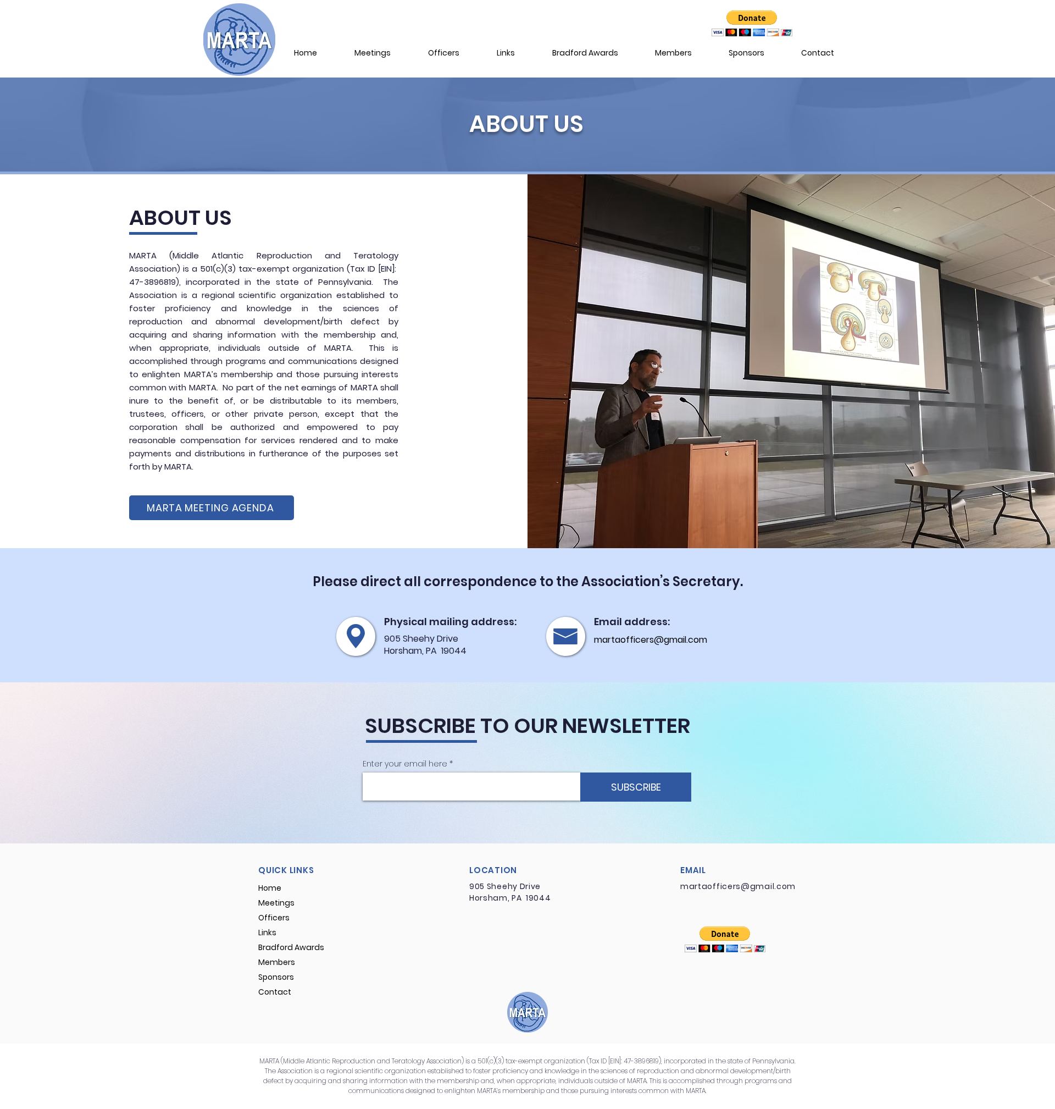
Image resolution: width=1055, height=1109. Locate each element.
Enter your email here (405, 764)
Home (269, 887)
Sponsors (276, 977)
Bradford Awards (291, 947)
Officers (274, 917)
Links (267, 932)
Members (276, 962)
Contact (274, 991)
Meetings (276, 902)
